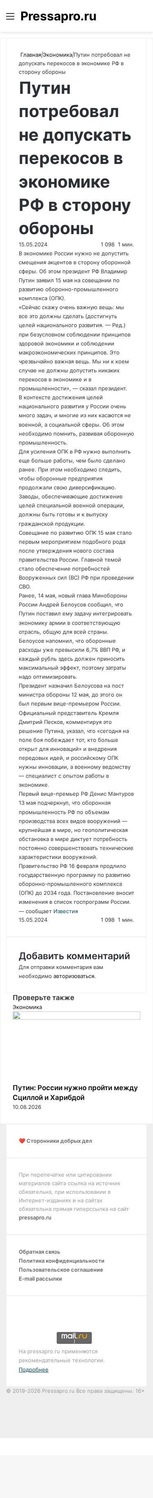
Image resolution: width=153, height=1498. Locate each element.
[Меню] (10, 19)
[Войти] (128, 19)
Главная (30, 54)
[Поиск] (143, 19)
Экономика (57, 54)
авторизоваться (73, 976)
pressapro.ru (35, 1217)
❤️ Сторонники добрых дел (55, 1140)
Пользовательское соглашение (61, 1269)
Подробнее (34, 1369)
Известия (65, 911)
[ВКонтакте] (2, 1442)
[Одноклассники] (4, 1442)
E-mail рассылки (40, 1278)
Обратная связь (39, 1251)
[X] (1, 1442)
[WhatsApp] (6, 1442)
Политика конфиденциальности (61, 1260)
